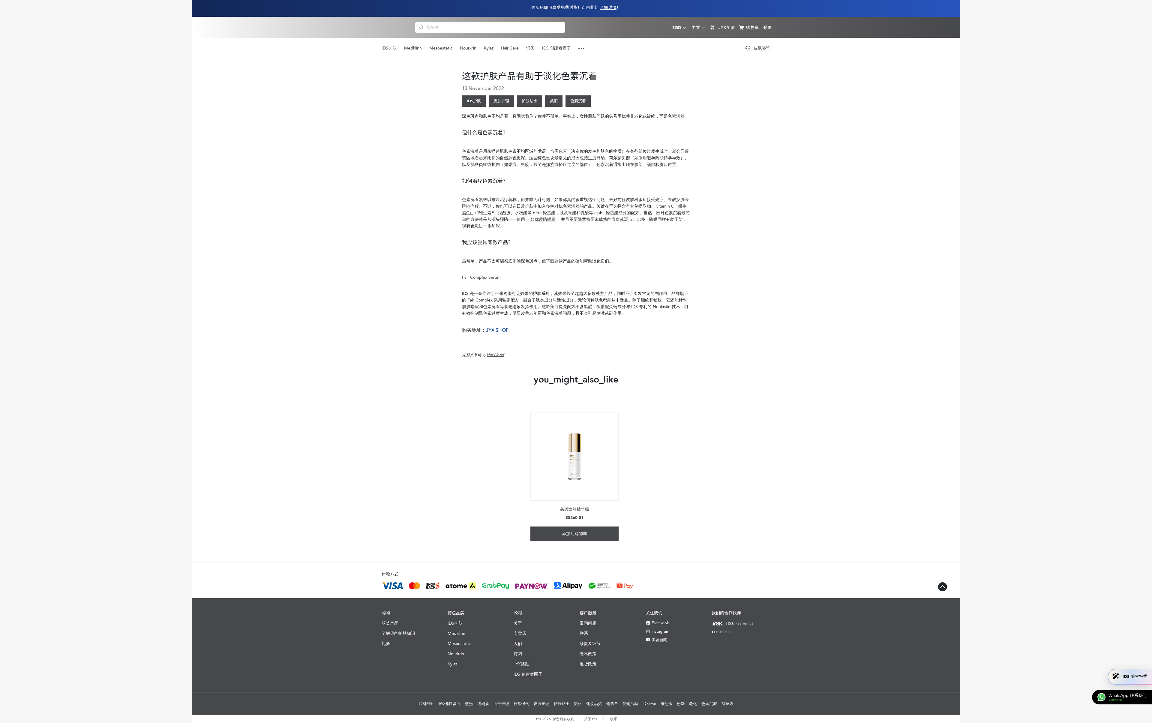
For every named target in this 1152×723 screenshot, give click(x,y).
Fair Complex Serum (481, 277)
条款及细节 (590, 643)
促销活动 (630, 703)
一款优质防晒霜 (541, 219)
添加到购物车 (574, 533)
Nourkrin (468, 48)
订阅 (530, 48)
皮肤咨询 (762, 48)
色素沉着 (578, 101)
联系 (584, 633)
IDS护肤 (389, 48)
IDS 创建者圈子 (556, 48)
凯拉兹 (727, 703)
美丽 (554, 101)
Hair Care (510, 48)
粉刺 (681, 703)
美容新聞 (659, 640)
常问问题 (588, 623)
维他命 (666, 703)
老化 (693, 703)
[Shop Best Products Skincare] (393, 27)
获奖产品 (390, 623)
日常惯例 (521, 703)
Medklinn (413, 48)
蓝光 (469, 703)
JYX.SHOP (497, 330)
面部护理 (501, 703)
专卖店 (520, 633)
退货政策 (588, 664)
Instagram (660, 631)
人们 (518, 643)
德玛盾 (483, 703)
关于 (518, 623)
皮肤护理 (501, 101)
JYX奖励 (521, 664)
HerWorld (495, 354)
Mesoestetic (440, 48)
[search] (421, 27)
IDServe (649, 703)
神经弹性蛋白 (448, 703)
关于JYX (591, 719)
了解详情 (608, 7)
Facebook (660, 623)
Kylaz (489, 48)
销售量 (612, 703)
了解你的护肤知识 (398, 633)
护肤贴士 (529, 101)
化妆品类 (594, 703)
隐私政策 (588, 653)
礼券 (386, 643)
